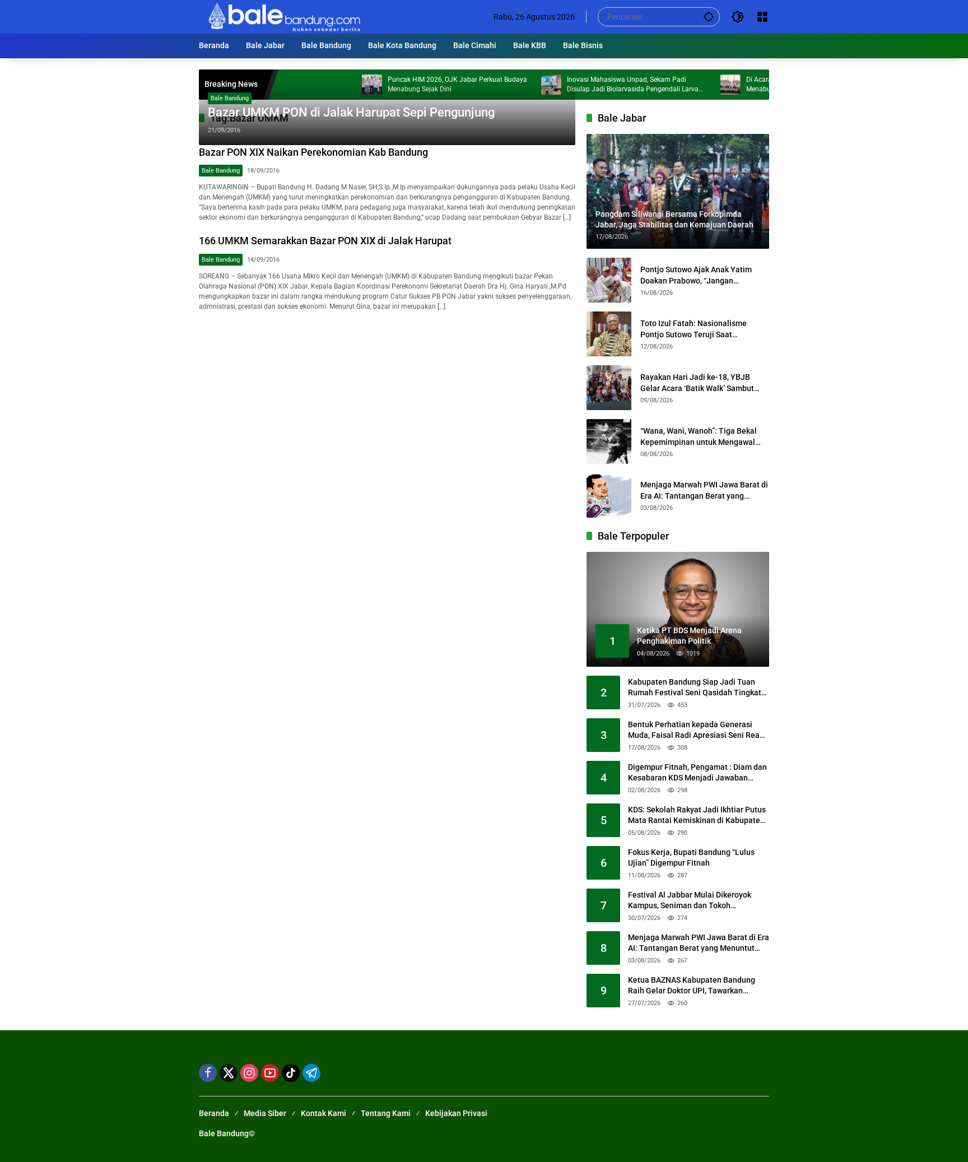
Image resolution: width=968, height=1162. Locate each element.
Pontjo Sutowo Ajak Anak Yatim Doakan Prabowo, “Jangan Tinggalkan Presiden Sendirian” (696, 275)
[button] (708, 16)
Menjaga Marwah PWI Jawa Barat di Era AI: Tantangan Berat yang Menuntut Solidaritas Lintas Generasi (704, 490)
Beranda (214, 1113)
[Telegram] (311, 1073)
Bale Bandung (230, 98)
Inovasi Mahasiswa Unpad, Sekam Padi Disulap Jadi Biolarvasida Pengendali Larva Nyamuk (598, 85)
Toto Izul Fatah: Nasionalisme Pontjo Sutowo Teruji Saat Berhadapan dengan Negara (693, 329)
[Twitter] (229, 1073)
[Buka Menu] (762, 17)
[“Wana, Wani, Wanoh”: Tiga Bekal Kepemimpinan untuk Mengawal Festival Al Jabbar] (609, 441)
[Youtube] (270, 1073)
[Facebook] (208, 1073)
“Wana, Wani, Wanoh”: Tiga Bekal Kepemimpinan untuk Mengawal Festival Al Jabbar (698, 437)
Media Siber (265, 1113)
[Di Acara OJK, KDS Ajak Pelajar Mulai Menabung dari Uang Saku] (696, 85)
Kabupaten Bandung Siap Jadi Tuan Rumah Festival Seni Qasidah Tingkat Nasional (694, 688)
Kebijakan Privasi (456, 1113)
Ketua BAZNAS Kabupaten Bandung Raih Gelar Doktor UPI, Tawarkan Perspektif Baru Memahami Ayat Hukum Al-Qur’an (691, 986)
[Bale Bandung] (283, 16)
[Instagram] (249, 1073)
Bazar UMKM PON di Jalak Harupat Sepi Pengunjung (351, 112)
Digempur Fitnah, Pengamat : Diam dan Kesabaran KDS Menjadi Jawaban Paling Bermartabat (697, 773)
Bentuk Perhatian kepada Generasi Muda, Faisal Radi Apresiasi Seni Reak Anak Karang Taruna (696, 730)
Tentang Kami (386, 1113)
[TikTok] (291, 1073)
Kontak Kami (323, 1113)
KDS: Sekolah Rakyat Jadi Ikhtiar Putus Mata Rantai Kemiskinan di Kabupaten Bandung (697, 815)
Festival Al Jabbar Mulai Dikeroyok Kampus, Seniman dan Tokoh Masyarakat (689, 901)
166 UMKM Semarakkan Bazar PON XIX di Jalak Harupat (325, 241)
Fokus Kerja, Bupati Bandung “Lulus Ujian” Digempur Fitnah (691, 858)
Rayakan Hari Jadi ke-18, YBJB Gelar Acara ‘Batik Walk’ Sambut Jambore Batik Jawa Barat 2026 (697, 383)
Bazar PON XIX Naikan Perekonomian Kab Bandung (313, 152)
